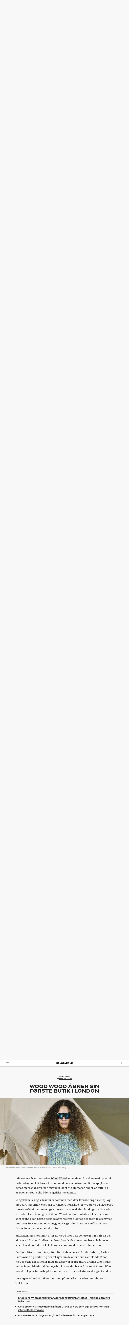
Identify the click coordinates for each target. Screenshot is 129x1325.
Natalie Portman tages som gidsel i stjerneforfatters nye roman (56, 1315)
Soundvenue (64, 1063)
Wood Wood (59, 1178)
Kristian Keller (65, 1078)
